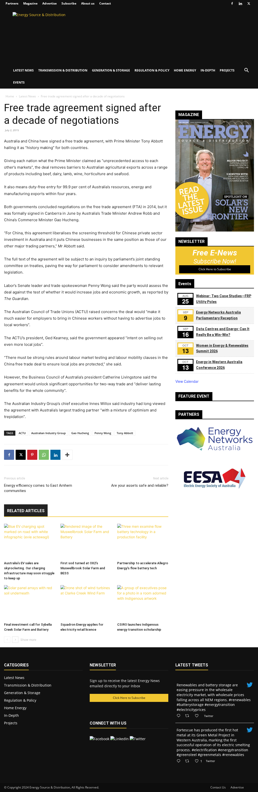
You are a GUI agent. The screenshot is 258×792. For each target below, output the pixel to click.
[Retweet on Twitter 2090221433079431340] (188, 716)
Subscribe (68, 3)
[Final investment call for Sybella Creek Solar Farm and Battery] (29, 602)
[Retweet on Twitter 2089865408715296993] (188, 761)
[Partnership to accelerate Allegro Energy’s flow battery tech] (142, 541)
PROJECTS (227, 70)
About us (87, 3)
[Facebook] (232, 3)
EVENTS (19, 82)
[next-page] (15, 639)
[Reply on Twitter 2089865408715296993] (179, 761)
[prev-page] (7, 639)
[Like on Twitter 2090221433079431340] (198, 716)
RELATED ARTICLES (26, 510)
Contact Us (218, 787)
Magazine (30, 3)
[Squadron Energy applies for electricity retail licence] (86, 602)
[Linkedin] (240, 3)
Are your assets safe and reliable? (139, 485)
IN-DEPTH (208, 70)
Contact (105, 3)
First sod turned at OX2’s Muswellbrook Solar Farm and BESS (82, 568)
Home (10, 96)
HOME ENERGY (185, 70)
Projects (10, 723)
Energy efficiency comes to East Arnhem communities (38, 488)
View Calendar (187, 381)
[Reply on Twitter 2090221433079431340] (179, 716)
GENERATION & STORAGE (111, 70)
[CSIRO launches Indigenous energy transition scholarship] (142, 602)
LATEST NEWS (23, 70)
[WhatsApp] (44, 455)
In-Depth (11, 715)
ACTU (22, 433)
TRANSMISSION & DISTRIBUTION (62, 70)
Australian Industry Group (48, 433)
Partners (12, 3)
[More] (67, 455)
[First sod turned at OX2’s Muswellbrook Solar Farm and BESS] (86, 541)
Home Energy (15, 707)
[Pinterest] (32, 455)
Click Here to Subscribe (215, 269)
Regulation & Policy (20, 700)
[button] (246, 70)
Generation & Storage (22, 692)
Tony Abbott (125, 433)
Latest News (27, 96)
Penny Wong (102, 433)
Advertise (49, 3)
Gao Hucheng (80, 433)
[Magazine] (214, 230)
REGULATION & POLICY (152, 70)
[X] (248, 3)
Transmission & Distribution (27, 685)
